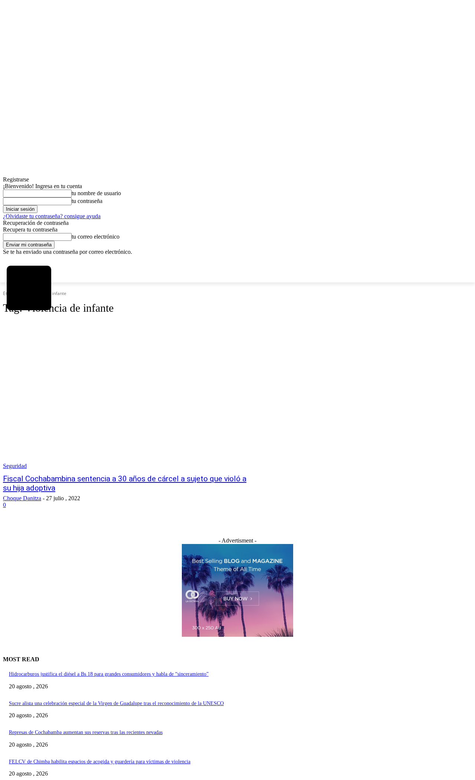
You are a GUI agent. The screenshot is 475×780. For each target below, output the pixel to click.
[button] (17, 337)
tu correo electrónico (95, 236)
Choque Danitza (22, 498)
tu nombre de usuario (96, 193)
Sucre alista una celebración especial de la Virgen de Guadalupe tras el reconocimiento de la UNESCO (116, 703)
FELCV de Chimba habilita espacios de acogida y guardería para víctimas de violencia (99, 761)
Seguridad (15, 466)
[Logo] (29, 288)
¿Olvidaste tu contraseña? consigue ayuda (52, 216)
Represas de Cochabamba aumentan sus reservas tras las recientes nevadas (86, 732)
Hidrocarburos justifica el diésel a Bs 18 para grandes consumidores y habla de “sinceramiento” (109, 674)
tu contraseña (87, 201)
